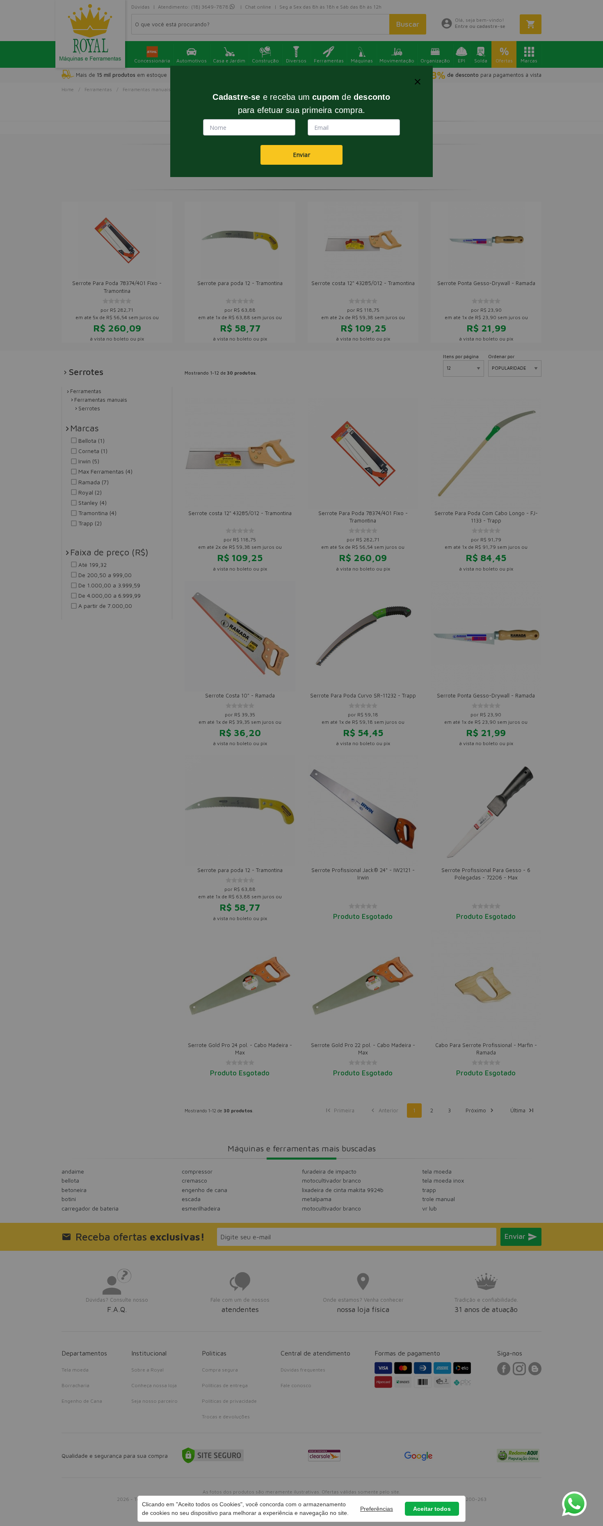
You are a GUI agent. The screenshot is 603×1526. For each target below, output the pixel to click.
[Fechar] (417, 82)
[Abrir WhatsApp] (574, 1503)
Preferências (376, 1509)
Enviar (301, 155)
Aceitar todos (432, 1508)
